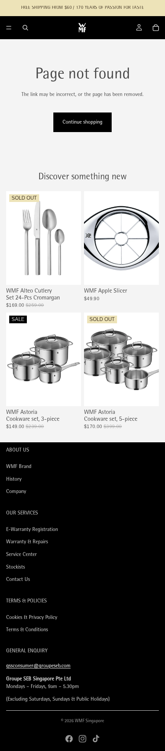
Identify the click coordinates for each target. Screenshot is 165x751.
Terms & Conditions (27, 630)
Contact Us (18, 579)
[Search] (25, 27)
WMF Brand (18, 466)
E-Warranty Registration (32, 529)
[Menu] (9, 27)
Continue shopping (82, 122)
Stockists (15, 567)
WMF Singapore (89, 721)
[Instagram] (82, 738)
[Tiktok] (96, 738)
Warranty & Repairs (27, 542)
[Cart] (155, 27)
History (13, 479)
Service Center (21, 554)
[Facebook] (69, 738)
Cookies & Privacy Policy (31, 617)
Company (16, 492)
